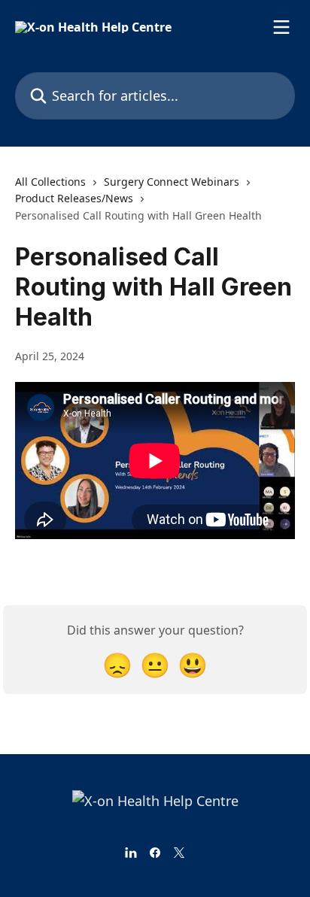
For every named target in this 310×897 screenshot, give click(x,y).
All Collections (50, 181)
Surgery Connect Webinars (171, 181)
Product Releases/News (74, 198)
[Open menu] (281, 27)
